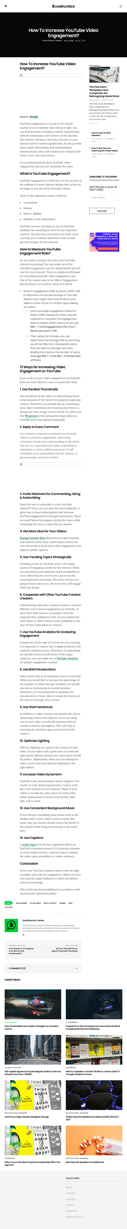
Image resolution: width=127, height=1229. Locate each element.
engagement (21, 903)
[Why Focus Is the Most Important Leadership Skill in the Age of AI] (33, 1140)
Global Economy (13, 1068)
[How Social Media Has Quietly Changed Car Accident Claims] (33, 1004)
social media (35, 903)
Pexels (34, 116)
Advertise (71, 1193)
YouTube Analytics (67, 658)
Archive (70, 1205)
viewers (62, 903)
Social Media (11, 1022)
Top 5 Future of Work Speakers (101, 134)
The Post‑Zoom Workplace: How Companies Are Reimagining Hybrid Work (104, 91)
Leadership (71, 1068)
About (69, 1187)
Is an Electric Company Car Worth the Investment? (21, 951)
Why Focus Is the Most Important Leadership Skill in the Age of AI (32, 1163)
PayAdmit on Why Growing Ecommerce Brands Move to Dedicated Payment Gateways (93, 1027)
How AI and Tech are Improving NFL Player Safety (105, 149)
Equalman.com (74, 1216)
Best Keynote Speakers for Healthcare (85, 1162)
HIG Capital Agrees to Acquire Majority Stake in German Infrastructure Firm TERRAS (33, 1073)
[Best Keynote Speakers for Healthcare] (94, 1140)
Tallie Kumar (97, 139)
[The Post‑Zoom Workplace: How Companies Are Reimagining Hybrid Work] (104, 75)
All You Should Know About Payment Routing (64, 949)
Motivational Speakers (16, 1113)
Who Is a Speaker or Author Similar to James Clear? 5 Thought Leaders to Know (93, 1073)
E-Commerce (72, 1022)
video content (50, 903)
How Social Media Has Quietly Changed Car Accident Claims (32, 1027)
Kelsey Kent (94, 100)
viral (70, 903)
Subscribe (71, 1210)
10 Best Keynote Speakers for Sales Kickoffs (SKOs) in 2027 (92, 1118)
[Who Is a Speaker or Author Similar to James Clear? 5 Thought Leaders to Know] (94, 1050)
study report (29, 844)
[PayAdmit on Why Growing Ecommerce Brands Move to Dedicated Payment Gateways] (94, 1004)
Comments (17, 968)
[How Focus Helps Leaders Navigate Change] (33, 1095)
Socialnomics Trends (52, 41)
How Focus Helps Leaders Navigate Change (27, 1116)
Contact (70, 1199)
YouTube (8, 907)
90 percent (31, 415)
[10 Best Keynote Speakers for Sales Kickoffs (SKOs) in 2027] (94, 1095)
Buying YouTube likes (32, 538)
